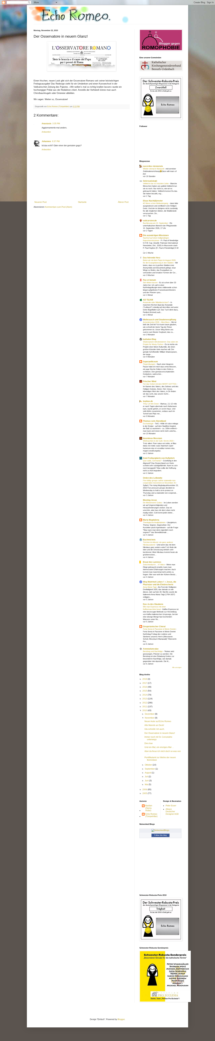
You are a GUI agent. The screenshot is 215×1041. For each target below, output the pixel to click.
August (148, 773)
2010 (145, 710)
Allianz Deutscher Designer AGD (172, 811)
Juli (146, 776)
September (150, 769)
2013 (145, 699)
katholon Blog (149, 339)
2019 (145, 679)
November (150, 718)
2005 (145, 793)
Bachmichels (149, 540)
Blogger (121, 1019)
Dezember (150, 714)
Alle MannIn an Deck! (154, 725)
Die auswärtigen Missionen (156, 235)
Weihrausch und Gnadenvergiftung (159, 319)
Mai (147, 784)
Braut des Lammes (152, 562)
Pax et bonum (149, 280)
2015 (145, 691)
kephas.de (148, 401)
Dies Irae (148, 743)
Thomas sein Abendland (154, 421)
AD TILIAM (148, 300)
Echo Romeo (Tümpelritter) (151, 815)
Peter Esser (171, 805)
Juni (147, 780)
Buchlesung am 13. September (155, 223)
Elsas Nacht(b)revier (153, 201)
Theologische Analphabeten (154, 522)
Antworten (46, 132)
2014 (145, 695)
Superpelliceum (150, 361)
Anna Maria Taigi (150, 587)
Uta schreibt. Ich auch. (154, 729)
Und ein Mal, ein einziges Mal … (159, 747)
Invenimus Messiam (152, 438)
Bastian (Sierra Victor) (148, 808)
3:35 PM (56, 123)
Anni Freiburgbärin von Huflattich (159, 458)
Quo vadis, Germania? (152, 461)
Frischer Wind (149, 381)
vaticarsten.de (150, 220)
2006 (145, 789)
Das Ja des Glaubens (153, 604)
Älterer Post (123, 202)
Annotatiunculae (151, 649)
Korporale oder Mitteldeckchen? (156, 302)
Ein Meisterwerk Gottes (153, 503)
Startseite (82, 202)
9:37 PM (56, 141)
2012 (145, 703)
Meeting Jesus (150, 500)
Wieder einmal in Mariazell (153, 169)
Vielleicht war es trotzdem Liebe (156, 183)
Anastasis (46, 123)
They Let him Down (151, 404)
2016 (145, 687)
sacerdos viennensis (153, 166)
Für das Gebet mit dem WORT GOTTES (160, 384)
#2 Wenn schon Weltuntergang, (156, 203)
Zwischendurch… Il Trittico (154, 565)
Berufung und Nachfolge (153, 651)
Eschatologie (148, 424)
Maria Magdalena (151, 520)
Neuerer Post (40, 202)
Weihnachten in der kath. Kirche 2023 (158, 441)
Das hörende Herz (151, 258)
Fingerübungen (149, 364)
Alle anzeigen (176, 667)
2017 (145, 683)
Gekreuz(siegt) (150, 181)
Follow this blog (160, 835)
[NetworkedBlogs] (160, 830)
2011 (145, 706)
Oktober (149, 765)
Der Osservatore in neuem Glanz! (159, 733)
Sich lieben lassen (150, 283)
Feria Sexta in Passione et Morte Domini (159, 629)
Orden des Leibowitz (152, 478)
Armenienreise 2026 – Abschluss (156, 322)
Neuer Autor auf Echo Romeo (157, 721)
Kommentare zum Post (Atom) (58, 207)
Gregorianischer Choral (154, 626)
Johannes (46, 141)
